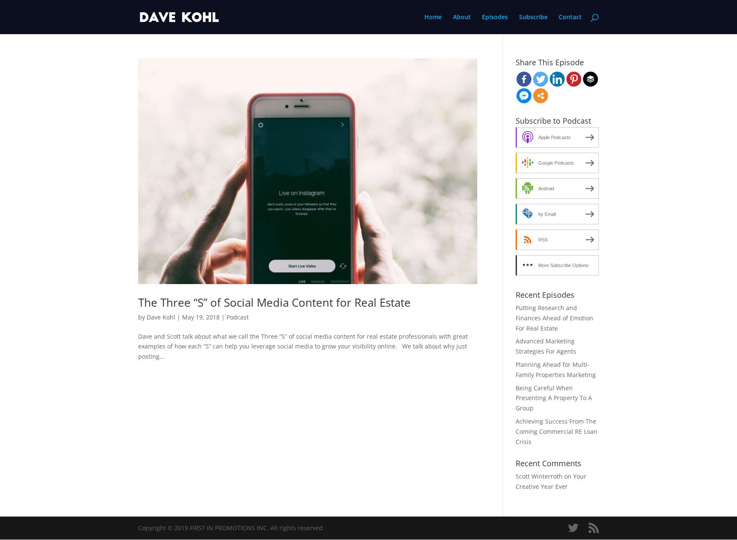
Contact (570, 17)
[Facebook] (523, 79)
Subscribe (533, 17)
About (462, 17)
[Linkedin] (557, 79)
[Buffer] (590, 79)
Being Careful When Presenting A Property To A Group (554, 398)
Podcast (237, 317)
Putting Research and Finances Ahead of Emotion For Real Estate (554, 318)
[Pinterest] (573, 79)
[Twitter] (540, 79)
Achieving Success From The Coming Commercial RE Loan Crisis (557, 431)
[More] (540, 95)
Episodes (495, 17)
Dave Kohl (161, 317)
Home (433, 17)
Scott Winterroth (539, 476)
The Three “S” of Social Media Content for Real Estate (274, 302)
